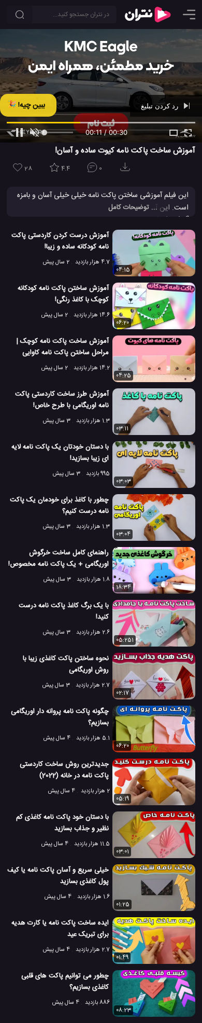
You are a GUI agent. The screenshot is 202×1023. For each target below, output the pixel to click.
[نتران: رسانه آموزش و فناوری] (148, 14)
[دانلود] (126, 170)
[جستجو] (20, 14)
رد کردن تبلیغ (160, 106)
